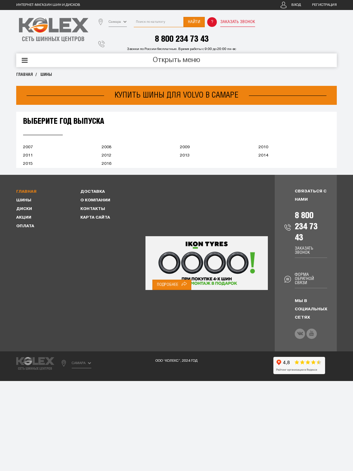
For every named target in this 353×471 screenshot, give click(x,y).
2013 (185, 155)
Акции (23, 217)
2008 (106, 147)
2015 (28, 164)
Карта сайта (95, 217)
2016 (106, 164)
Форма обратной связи (304, 279)
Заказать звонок (237, 22)
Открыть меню (176, 60)
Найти (194, 22)
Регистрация (324, 5)
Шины (46, 75)
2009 (185, 147)
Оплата (25, 226)
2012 (106, 155)
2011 (28, 155)
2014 (263, 155)
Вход (296, 5)
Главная (24, 75)
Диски (24, 209)
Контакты (92, 209)
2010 (263, 147)
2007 (28, 147)
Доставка (92, 191)
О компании (95, 200)
